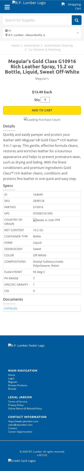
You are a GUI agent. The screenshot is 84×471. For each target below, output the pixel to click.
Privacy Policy (15, 405)
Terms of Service (17, 401)
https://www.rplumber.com (23, 421)
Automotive (32, 45)
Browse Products (17, 385)
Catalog (10, 308)
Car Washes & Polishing (44, 49)
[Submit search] (77, 20)
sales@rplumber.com (20, 424)
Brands (12, 389)
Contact (12, 428)
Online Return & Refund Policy (25, 408)
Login (11, 378)
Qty (37, 100)
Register (13, 382)
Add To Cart (42, 110)
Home (15, 45)
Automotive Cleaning (58, 45)
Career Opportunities (20, 431)
